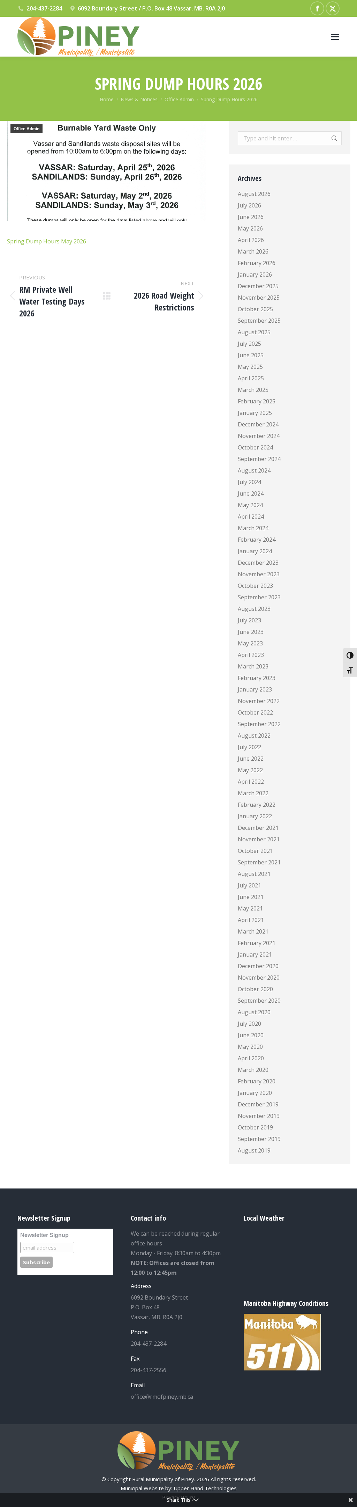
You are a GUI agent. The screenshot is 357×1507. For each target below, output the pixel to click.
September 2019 (259, 1139)
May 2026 (250, 228)
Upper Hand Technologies (205, 1488)
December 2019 (258, 1104)
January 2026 (255, 274)
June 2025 (251, 355)
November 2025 (259, 297)
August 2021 (254, 874)
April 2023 (251, 655)
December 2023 (258, 562)
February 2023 (256, 678)
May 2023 (250, 643)
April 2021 (251, 920)
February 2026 (256, 263)
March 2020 (253, 1070)
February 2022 (256, 805)
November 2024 (259, 436)
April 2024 (251, 516)
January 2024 (255, 551)
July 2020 (249, 1023)
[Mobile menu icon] (335, 36)
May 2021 (250, 908)
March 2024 (253, 528)
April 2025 (251, 378)
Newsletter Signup (44, 1235)
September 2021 (259, 862)
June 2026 (251, 217)
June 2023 (251, 632)
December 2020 (258, 966)
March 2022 (253, 793)
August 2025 (254, 332)
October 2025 (255, 309)
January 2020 (255, 1093)
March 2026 (253, 251)
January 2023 (255, 689)
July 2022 (249, 747)
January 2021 (255, 954)
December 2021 (258, 828)
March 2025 (253, 390)
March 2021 (253, 931)
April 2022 (251, 781)
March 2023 (253, 666)
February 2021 (256, 943)
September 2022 (259, 724)
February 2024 (256, 539)
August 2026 (254, 194)
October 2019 (255, 1127)
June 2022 (251, 758)
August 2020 (254, 1012)
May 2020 (250, 1047)
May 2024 (250, 505)
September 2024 (259, 459)
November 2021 (259, 839)
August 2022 (254, 735)
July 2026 (249, 205)
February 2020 (256, 1081)
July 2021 (249, 885)
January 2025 (255, 413)
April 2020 (251, 1058)
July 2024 (249, 482)
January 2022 (255, 816)
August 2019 (254, 1150)
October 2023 (255, 586)
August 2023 (254, 609)
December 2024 (258, 424)
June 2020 (251, 1035)
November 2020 (259, 977)
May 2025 (250, 367)
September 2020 (259, 1000)
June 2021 (251, 897)
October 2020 (255, 989)
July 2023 (249, 620)
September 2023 (259, 597)
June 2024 (251, 493)
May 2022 (250, 770)
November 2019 (259, 1116)
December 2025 (258, 286)
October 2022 (255, 712)
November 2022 (259, 701)
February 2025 (256, 401)
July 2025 (249, 344)
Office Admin (26, 128)
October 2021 (255, 851)
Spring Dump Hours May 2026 (46, 241)
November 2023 (259, 574)
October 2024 (255, 447)
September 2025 (259, 320)
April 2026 (251, 240)
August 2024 (254, 470)
